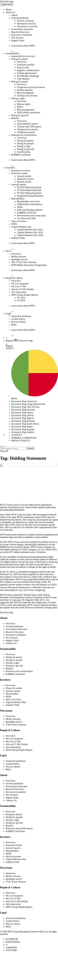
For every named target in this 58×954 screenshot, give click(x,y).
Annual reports (18, 184)
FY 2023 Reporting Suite (29, 193)
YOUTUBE (11, 950)
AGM (19, 207)
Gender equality (25, 90)
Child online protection (28, 112)
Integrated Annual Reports (30, 195)
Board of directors (20, 32)
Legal (8, 313)
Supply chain (17, 40)
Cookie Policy (18, 319)
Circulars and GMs (26, 218)
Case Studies (23, 78)
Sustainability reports (27, 123)
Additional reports (26, 132)
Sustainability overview (23, 56)
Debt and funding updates (30, 210)
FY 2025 (21, 300)
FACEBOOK (12, 939)
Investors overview (20, 170)
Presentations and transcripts (31, 215)
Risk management (26, 109)
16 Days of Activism (27, 95)
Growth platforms (20, 18)
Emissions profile (25, 64)
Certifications (24, 152)
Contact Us (11, 643)
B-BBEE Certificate (21, 154)
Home (9, 9)
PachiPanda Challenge (28, 76)
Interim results (24, 181)
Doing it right (18, 98)
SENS (14, 224)
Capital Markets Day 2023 (30, 232)
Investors (10, 167)
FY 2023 (21, 297)
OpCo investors (13, 699)
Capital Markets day (21, 226)
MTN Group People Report (24, 295)
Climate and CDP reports (29, 126)
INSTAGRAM (12, 941)
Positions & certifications (24, 135)
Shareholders (17, 198)
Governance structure (22, 29)
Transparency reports (27, 129)
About (14, 15)
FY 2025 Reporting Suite (29, 187)
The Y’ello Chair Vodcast (23, 262)
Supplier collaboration (28, 70)
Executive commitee (16, 634)
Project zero (23, 67)
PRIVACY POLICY (20, 440)
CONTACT (16, 435)
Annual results (24, 176)
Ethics (20, 107)
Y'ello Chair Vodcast (16, 724)
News (8, 251)
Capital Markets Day (16, 702)
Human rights (23, 104)
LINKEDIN (11, 947)
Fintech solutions (25, 20)
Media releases (18, 256)
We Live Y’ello (18, 286)
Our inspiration (18, 292)
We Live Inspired (19, 283)
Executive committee (21, 34)
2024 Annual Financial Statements (28, 586)
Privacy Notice (18, 322)
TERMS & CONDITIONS (23, 437)
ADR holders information (29, 204)
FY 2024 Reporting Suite (29, 190)
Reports (15, 118)
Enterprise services (26, 23)
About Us (10, 12)
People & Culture (14, 278)
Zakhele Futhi (18, 238)
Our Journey (17, 37)
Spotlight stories (19, 259)
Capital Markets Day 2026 (30, 235)
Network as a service (27, 26)
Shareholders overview (28, 201)
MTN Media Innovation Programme (29, 265)
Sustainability (12, 53)
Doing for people (19, 81)
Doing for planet (19, 59)
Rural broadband (25, 92)
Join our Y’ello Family (22, 289)
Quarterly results (25, 179)
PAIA (13, 324)
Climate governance (27, 73)
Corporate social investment (31, 87)
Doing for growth (20, 115)
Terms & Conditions (21, 316)
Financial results (19, 173)
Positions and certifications (19, 671)
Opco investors (18, 221)
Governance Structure (16, 629)
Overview (22, 62)
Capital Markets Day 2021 (30, 229)
